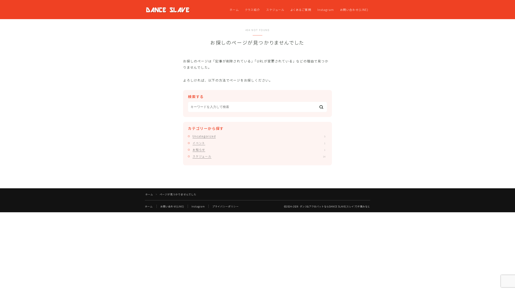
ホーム (234, 10)
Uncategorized (259, 136)
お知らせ (259, 150)
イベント (259, 143)
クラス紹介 (252, 10)
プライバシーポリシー (225, 206)
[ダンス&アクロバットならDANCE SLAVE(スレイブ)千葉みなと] (167, 10)
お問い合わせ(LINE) (354, 10)
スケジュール (275, 10)
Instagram (325, 10)
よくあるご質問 (300, 10)
